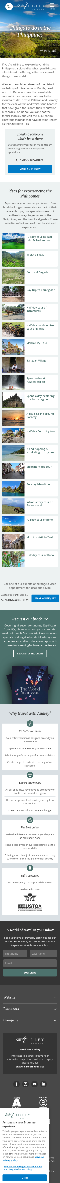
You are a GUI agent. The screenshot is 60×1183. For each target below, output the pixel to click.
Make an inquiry (30, 168)
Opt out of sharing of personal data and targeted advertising (23, 1168)
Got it (25, 1177)
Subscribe (30, 972)
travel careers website (30, 1066)
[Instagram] (25, 1084)
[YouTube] (34, 1084)
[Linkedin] (43, 1084)
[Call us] (9, 6)
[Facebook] (16, 1084)
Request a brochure (30, 653)
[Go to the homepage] (31, 6)
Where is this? (47, 50)
